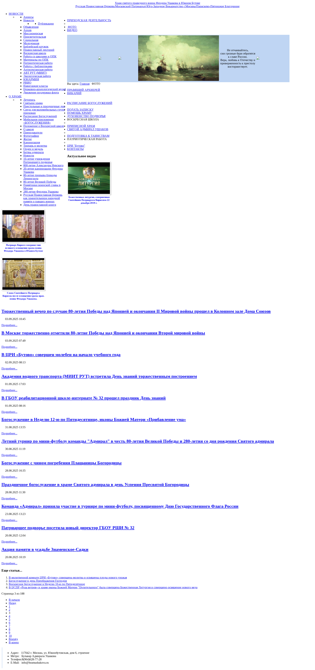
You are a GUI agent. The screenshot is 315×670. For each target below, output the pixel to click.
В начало (14, 599)
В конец (14, 642)
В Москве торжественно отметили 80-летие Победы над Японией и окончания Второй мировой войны (103, 333)
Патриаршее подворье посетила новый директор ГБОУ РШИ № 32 (67, 527)
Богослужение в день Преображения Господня (38, 580)
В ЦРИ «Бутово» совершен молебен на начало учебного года (60, 354)
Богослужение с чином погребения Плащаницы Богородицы (61, 462)
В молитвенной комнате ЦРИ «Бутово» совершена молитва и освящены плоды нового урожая (68, 577)
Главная (85, 83)
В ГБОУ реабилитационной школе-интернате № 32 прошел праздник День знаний (83, 398)
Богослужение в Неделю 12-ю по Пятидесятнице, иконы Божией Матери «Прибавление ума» (93, 419)
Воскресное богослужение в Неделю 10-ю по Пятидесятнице (47, 584)
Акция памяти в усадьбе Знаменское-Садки (44, 549)
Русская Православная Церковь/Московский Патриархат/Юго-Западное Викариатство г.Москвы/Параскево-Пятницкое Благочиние (157, 6)
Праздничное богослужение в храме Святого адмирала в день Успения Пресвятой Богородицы (95, 484)
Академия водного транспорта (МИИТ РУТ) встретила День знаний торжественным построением (99, 376)
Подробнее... (9, 325)
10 (10, 635)
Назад (12, 603)
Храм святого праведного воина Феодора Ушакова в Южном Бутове (157, 3)
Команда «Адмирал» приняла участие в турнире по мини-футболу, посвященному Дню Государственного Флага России (119, 506)
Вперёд (13, 639)
